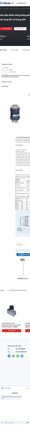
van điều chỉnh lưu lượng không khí (17, 290)
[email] (9, 356)
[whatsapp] (13, 356)
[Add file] (2, 422)
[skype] (22, 356)
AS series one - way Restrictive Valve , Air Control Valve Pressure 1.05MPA (11, 325)
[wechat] (17, 356)
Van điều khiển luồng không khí (17, 8)
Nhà (1, 8)
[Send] (28, 422)
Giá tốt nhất (6, 28)
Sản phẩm (5, 8)
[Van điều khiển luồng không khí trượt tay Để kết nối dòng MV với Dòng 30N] (11, 311)
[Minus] (28, 388)
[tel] (26, 356)
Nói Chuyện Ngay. (20, 28)
